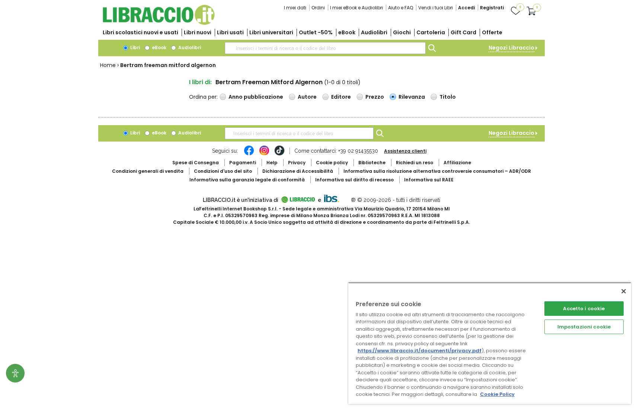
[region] (489, 343)
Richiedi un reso (414, 162)
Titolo (447, 97)
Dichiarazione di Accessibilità (297, 171)
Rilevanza (412, 97)
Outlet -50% (316, 32)
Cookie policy (332, 162)
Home (108, 65)
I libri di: (200, 82)
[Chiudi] (623, 291)
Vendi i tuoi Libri (435, 7)
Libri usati (230, 32)
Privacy (296, 162)
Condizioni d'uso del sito (223, 171)
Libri (134, 47)
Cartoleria (430, 32)
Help (272, 162)
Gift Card (463, 32)
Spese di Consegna (195, 162)
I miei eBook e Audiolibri (356, 7)
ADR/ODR (437, 171)
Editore (341, 97)
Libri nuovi (197, 32)
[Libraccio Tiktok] (279, 154)
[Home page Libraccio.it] (158, 23)
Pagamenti (242, 162)
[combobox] (325, 48)
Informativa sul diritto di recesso (354, 180)
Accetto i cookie (584, 308)
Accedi (466, 7)
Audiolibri (374, 32)
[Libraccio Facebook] (249, 154)
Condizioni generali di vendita (147, 171)
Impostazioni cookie (584, 326)
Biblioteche (372, 162)
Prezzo (374, 97)
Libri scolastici (140, 32)
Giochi (402, 32)
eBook (346, 32)
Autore (307, 97)
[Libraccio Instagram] (264, 154)
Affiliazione (457, 162)
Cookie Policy (497, 394)
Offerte (492, 32)
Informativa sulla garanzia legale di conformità (247, 180)
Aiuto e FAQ (400, 7)
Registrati (492, 7)
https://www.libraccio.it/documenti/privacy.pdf (420, 350)
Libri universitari (271, 32)
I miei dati (295, 7)
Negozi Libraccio (511, 47)
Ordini (318, 7)
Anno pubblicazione (255, 97)
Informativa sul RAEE (429, 180)
